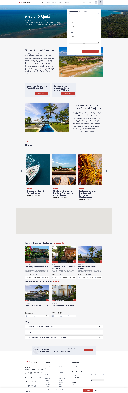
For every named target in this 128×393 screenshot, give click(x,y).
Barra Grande (47, 374)
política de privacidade (90, 45)
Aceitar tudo (88, 390)
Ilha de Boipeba (48, 372)
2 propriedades (67, 93)
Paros (60, 384)
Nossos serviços (75, 364)
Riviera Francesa (62, 378)
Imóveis (73, 368)
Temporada (30, 29)
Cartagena (47, 380)
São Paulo (47, 376)
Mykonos (61, 382)
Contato (67, 2)
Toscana (60, 386)
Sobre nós (54, 2)
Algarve (60, 380)
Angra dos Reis (48, 366)
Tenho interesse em (73, 30)
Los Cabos (47, 386)
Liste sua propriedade (87, 2)
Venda (41, 29)
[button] (96, 2)
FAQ (72, 373)
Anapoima (47, 382)
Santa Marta (47, 384)
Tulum (60, 364)
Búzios (46, 368)
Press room (74, 375)
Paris (60, 374)
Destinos (41, 2)
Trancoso (47, 370)
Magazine (61, 2)
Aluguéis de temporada (76, 366)
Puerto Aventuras (62, 368)
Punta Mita (61, 372)
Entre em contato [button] (88, 350)
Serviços (48, 2)
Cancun (60, 370)
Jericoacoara (47, 378)
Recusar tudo (98, 390)
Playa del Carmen (62, 366)
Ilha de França (61, 376)
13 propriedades (41, 93)
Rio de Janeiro (47, 364)
